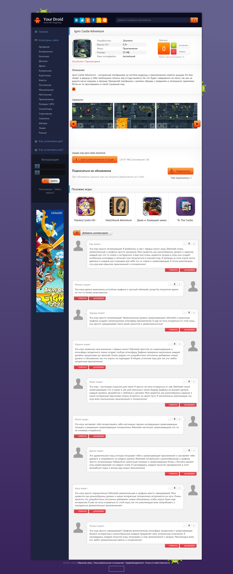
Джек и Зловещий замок (152, 220)
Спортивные (45, 113)
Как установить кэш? (51, 149)
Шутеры (43, 123)
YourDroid (77, 61)
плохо (179, 52)
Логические (45, 85)
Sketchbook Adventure (118, 220)
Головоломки (46, 51)
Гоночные (44, 56)
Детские (43, 61)
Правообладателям (134, 562)
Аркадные (44, 46)
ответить (173, 269)
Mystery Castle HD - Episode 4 (85, 220)
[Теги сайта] (104, 20)
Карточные (45, 75)
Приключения (46, 99)
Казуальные (45, 70)
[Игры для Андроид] (49, 20)
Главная (43, 31)
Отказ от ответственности (157, 562)
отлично (180, 45)
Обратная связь (84, 562)
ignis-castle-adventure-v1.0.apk (97, 159)
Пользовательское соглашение (109, 562)
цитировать (189, 269)
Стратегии (44, 118)
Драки (42, 65)
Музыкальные (46, 89)
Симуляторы (45, 108)
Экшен (42, 128)
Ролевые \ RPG (46, 104)
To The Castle (185, 220)
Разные (43, 132)
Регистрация (45, 189)
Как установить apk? (51, 141)
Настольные (45, 94)
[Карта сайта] (99, 20)
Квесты (42, 80)
